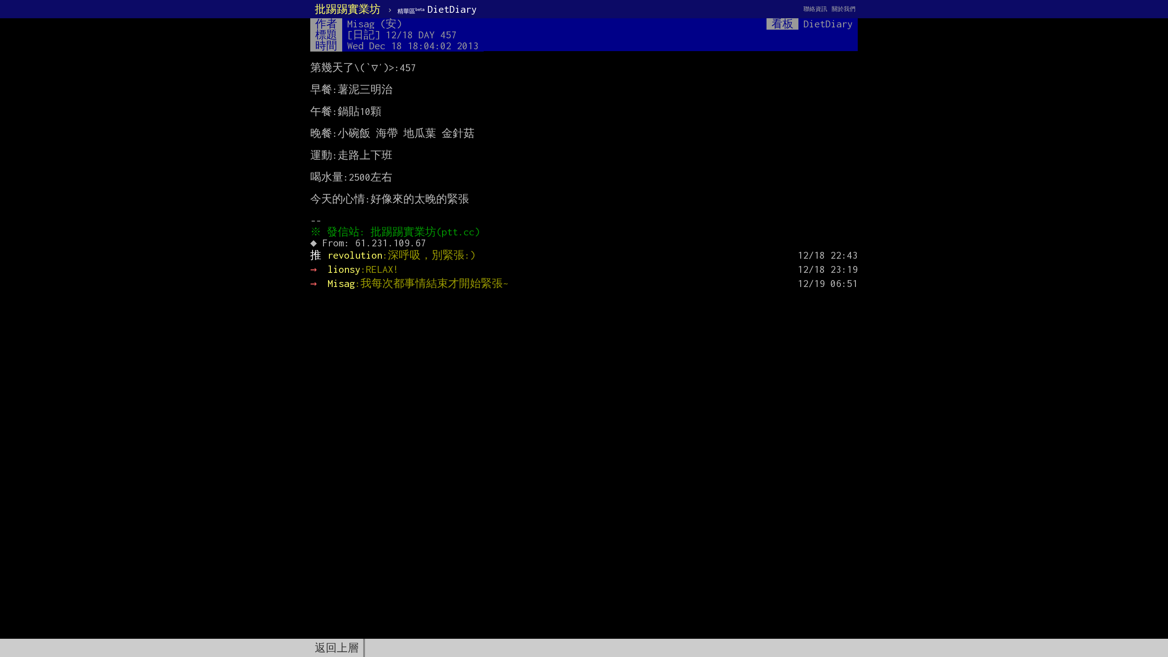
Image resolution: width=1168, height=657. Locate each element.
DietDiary (437, 9)
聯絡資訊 (815, 9)
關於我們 (843, 9)
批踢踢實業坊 (348, 9)
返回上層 (337, 648)
